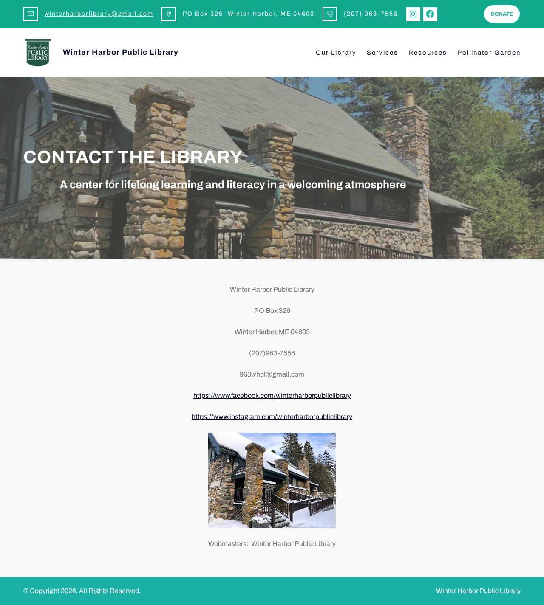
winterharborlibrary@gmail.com (99, 14)
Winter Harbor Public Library (120, 52)
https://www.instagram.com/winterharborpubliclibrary (272, 416)
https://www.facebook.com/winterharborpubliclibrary (272, 395)
